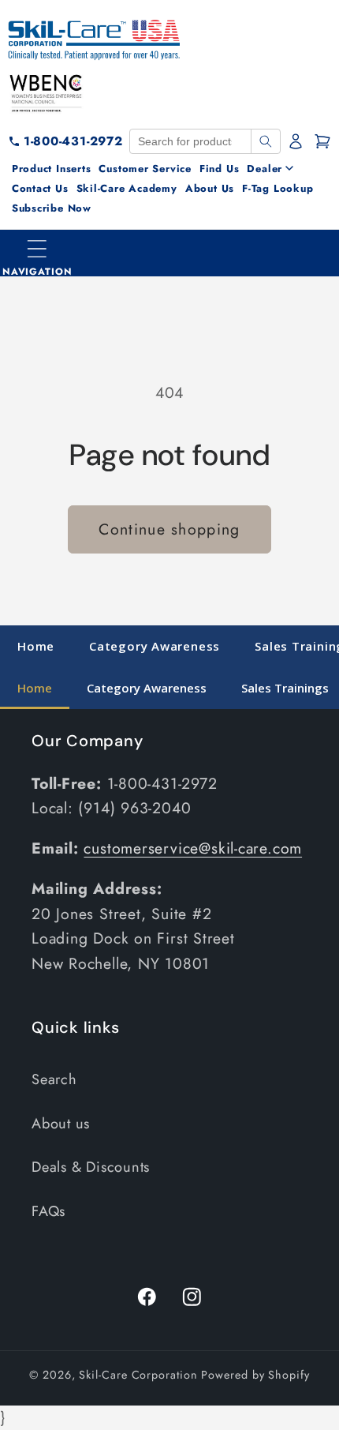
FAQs (48, 1211)
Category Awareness (154, 646)
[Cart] (322, 141)
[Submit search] (265, 141)
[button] (37, 253)
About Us (209, 188)
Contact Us (40, 188)
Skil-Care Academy (126, 188)
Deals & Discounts (91, 1167)
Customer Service (145, 168)
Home (35, 646)
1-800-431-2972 (73, 141)
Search (54, 1079)
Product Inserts (51, 168)
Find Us (219, 168)
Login (297, 141)
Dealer (264, 168)
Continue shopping (169, 529)
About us (61, 1123)
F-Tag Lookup (277, 188)
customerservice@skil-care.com (193, 848)
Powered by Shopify (255, 1375)
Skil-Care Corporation (138, 1375)
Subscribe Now (51, 208)
